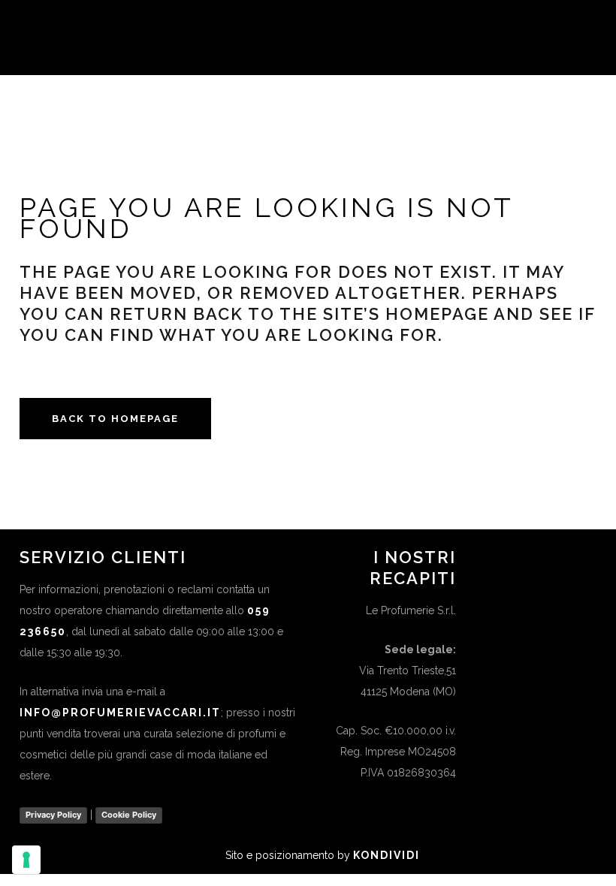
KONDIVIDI (386, 855)
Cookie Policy (128, 814)
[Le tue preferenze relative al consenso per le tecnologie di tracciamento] (26, 859)
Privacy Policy (53, 814)
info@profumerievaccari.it (120, 713)
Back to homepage (115, 418)
